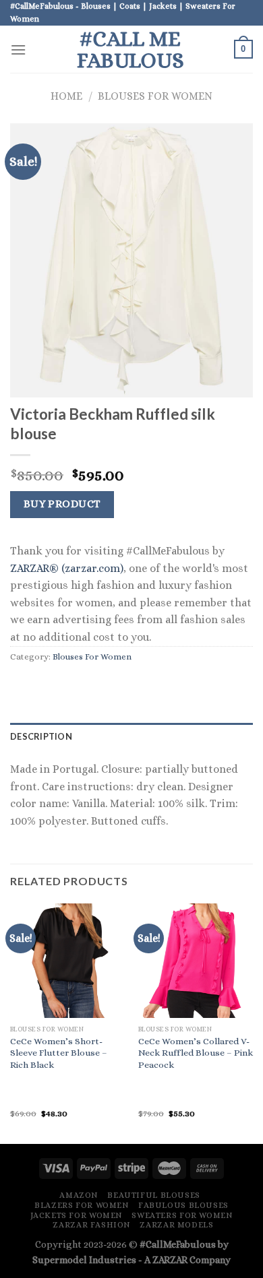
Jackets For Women (76, 1215)
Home (66, 96)
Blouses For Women (155, 96)
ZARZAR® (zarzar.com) (66, 568)
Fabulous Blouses (183, 1205)
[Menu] (18, 49)
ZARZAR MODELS (176, 1224)
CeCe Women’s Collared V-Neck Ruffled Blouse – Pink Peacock (195, 1053)
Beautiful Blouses (153, 1195)
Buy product (62, 504)
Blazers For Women (81, 1205)
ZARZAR (169, 1259)
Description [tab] (41, 736)
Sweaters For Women (182, 1215)
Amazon (78, 1195)
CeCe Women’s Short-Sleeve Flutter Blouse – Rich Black (58, 1053)
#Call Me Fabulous (130, 49)
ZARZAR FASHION (92, 1224)
